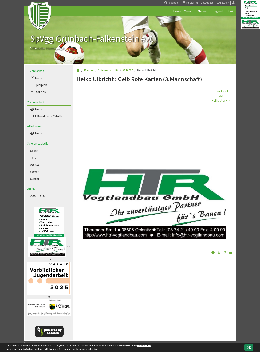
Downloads (207, 2)
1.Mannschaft (36, 71)
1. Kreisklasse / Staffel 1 (49, 116)
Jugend (218, 11)
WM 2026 (222, 2)
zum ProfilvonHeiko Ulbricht (220, 95)
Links (231, 11)
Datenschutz (144, 345)
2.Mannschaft (36, 102)
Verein (188, 11)
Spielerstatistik (37, 143)
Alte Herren (34, 126)
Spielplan (40, 85)
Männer (203, 11)
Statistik (40, 92)
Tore (33, 157)
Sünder (34, 178)
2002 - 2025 (37, 196)
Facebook (173, 2)
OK (249, 347)
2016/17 (128, 70)
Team (38, 78)
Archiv (31, 189)
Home (177, 11)
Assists (34, 164)
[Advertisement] (154, 129)
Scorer (34, 171)
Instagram (192, 2)
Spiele (34, 151)
